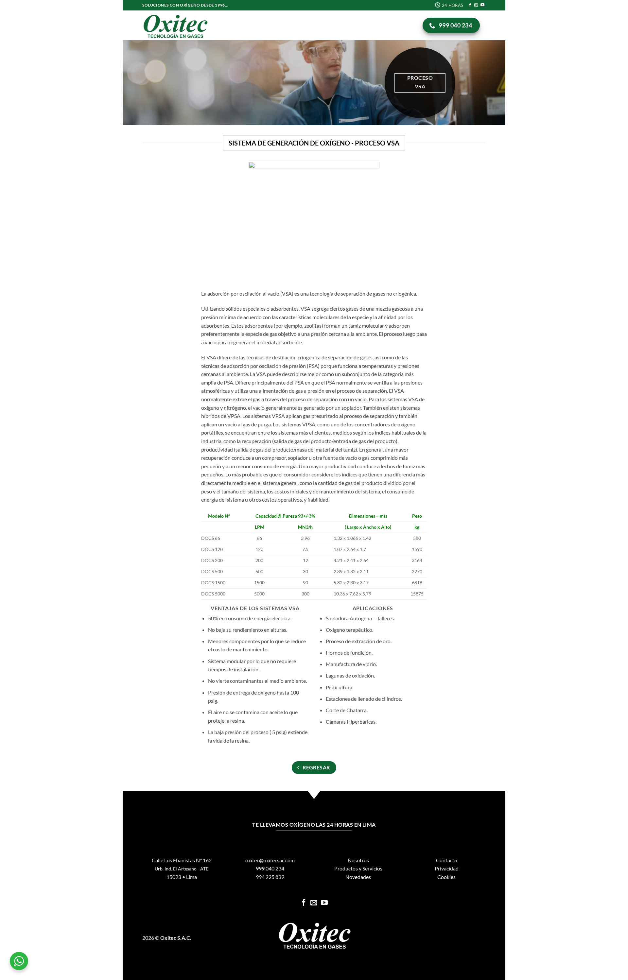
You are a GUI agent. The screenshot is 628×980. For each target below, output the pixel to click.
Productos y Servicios (358, 868)
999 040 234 (270, 868)
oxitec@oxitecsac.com (270, 860)
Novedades (358, 877)
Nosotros (358, 860)
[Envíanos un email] (476, 5)
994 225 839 (270, 877)
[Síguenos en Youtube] (482, 5)
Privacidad (447, 868)
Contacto (446, 860)
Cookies (446, 877)
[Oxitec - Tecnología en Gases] (175, 25)
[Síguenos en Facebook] (470, 5)
